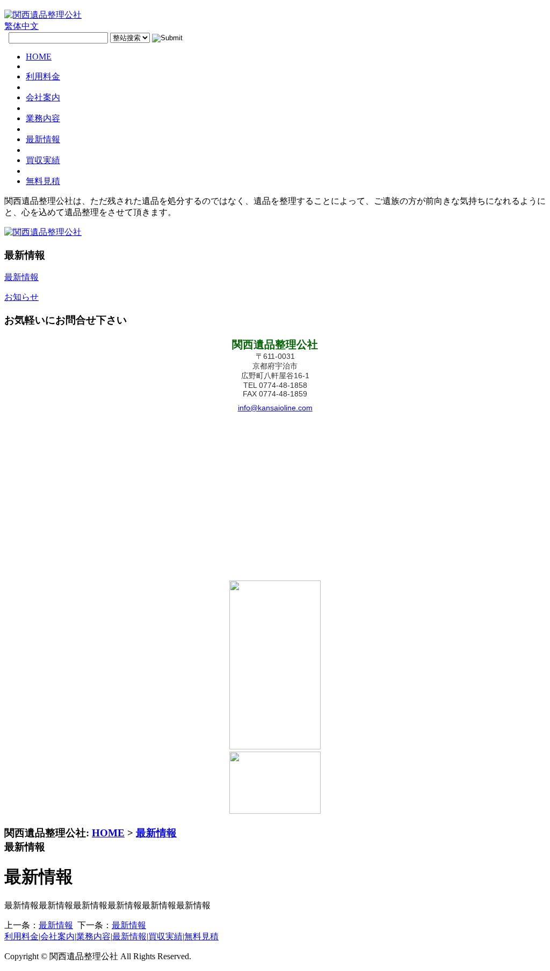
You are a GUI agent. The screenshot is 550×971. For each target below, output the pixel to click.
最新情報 (156, 832)
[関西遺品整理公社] (43, 14)
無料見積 (201, 936)
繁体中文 (21, 26)
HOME (108, 832)
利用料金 (21, 936)
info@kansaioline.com (275, 407)
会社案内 (57, 936)
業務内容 (93, 936)
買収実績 (165, 936)
